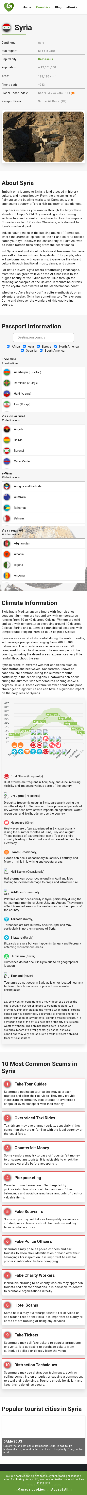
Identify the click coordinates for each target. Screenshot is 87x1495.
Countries (43, 7)
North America (69, 346)
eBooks (71, 7)
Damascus (45, 59)
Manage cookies (31, 1489)
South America (55, 350)
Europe (46, 346)
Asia (31, 346)
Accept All (59, 1489)
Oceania (31, 350)
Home (27, 7)
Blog (58, 7)
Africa (16, 346)
